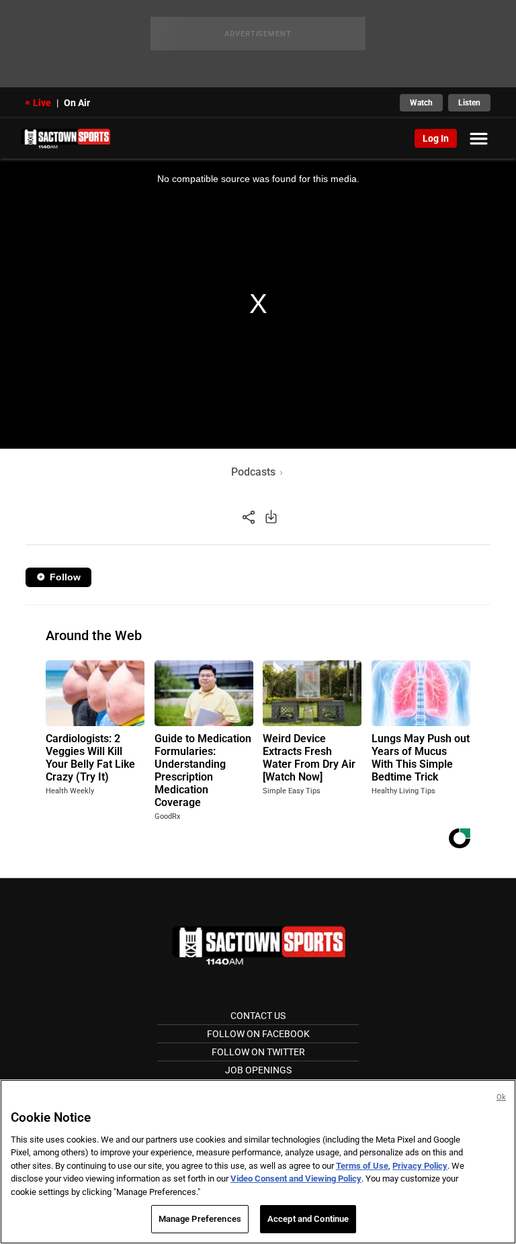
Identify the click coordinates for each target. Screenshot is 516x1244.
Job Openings (258, 1070)
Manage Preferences (200, 1219)
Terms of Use (362, 1166)
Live (42, 102)
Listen (469, 102)
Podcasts (253, 471)
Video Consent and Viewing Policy (295, 1178)
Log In (436, 138)
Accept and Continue (308, 1219)
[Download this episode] (271, 516)
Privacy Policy (419, 1166)
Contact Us (258, 1015)
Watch (421, 102)
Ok (501, 1097)
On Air (77, 102)
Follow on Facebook (258, 1033)
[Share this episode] (248, 516)
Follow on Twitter (258, 1052)
